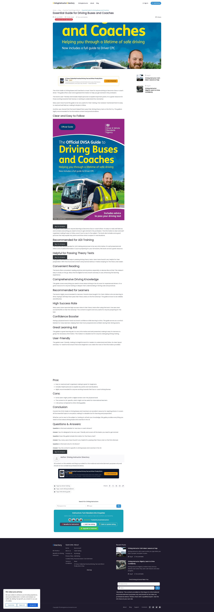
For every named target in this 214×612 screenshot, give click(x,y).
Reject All (22, 605)
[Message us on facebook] (159, 607)
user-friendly (65, 342)
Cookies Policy (70, 559)
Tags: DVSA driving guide (63, 492)
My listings (77, 553)
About (125, 607)
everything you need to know (74, 283)
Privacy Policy (69, 556)
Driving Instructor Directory (78, 457)
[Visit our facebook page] (149, 607)
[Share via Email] (119, 485)
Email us (57, 551)
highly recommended (68, 294)
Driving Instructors (92, 501)
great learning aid (68, 331)
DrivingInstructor (83, 3)
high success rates (77, 307)
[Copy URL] (123, 485)
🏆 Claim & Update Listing (107, 524)
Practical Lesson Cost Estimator (83, 559)
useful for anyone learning (72, 229)
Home (54, 10)
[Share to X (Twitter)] (113, 485)
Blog (97, 3)
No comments (139, 556)
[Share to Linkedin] (116, 485)
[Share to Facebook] (109, 485)
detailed (63, 259)
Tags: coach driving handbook (65, 489)
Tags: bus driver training (63, 486)
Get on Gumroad (111, 81)
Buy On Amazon (60, 226)
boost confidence (82, 321)
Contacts (144, 607)
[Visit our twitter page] (153, 607)
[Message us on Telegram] (156, 607)
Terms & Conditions (69, 562)
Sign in (146, 3)
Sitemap (89, 570)
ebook (92, 3)
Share (159, 17)
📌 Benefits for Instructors (70, 524)
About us (68, 551)
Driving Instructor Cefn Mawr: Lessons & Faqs (152, 79)
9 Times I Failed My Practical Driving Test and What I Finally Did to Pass (89, 565)
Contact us (69, 553)
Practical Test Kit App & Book (71, 10)
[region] (21, 599)
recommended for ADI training (72, 246)
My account (77, 548)
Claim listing (77, 551)
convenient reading (70, 270)
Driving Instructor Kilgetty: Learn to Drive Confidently (152, 90)
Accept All (33, 605)
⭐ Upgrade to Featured (89, 528)
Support (136, 607)
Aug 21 (148, 75)
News (75, 561)
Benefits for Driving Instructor (58, 554)
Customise (11, 605)
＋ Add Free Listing (89, 524)
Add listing (157, 3)
